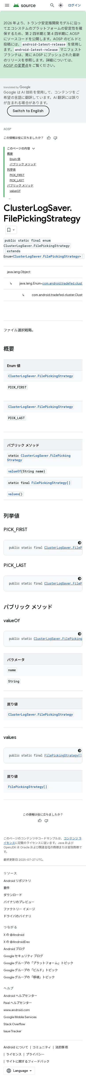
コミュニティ (42, 1047)
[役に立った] (48, 138)
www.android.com (17, 1010)
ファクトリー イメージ (19, 909)
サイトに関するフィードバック (27, 1061)
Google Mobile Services (20, 1017)
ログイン (74, 5)
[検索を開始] (52, 5)
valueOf (14, 471)
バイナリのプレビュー (19, 902)
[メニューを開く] (7, 5)
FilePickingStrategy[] (51, 483)
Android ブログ (14, 949)
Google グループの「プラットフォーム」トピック (38, 963)
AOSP (7, 129)
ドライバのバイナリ (17, 916)
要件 (7, 888)
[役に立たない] (55, 138)
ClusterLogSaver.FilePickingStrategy (46, 256)
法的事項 (61, 1047)
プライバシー (35, 1054)
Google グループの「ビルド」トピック (31, 970)
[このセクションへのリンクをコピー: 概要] (18, 349)
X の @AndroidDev (17, 942)
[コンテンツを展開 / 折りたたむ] (33, 148)
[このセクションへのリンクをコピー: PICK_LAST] (30, 565)
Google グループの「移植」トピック (29, 977)
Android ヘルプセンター (20, 996)
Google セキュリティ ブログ (23, 956)
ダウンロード (13, 895)
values (13, 494)
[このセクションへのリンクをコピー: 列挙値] (23, 516)
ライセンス (14, 1054)
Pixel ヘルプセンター (18, 1003)
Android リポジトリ (17, 881)
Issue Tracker (12, 1031)
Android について (16, 1047)
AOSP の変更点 (16, 65)
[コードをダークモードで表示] (79, 542)
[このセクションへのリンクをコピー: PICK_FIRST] (31, 530)
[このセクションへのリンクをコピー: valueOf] (24, 621)
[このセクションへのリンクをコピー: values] (20, 737)
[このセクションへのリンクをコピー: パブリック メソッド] (56, 607)
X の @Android (14, 935)
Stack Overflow (14, 1024)
